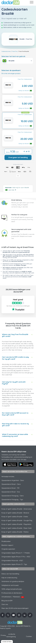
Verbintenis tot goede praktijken (13, 581)
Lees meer (12, 190)
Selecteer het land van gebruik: (14, 56)
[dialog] (7, 641)
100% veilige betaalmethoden (12, 589)
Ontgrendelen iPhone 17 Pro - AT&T (16, 557)
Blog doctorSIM (7, 601)
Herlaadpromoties (8, 476)
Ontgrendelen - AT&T (12, 560)
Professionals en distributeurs (12, 593)
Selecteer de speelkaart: (11, 70)
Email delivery (16, 200)
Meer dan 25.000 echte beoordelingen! (15, 608)
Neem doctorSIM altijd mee (14, 451)
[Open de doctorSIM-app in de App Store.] (9, 464)
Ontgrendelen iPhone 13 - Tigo (14, 564)
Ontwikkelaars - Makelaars (13, 597)
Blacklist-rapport (7, 545)
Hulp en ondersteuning (9, 578)
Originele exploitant (8, 549)
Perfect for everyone (19, 215)
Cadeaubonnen (6, 51)
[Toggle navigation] (31, 2)
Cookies (29, 636)
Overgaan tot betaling (18, 157)
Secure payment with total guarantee (21, 230)
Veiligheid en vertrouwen (10, 585)
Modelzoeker (6, 541)
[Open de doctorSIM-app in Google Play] (26, 464)
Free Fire (14, 51)
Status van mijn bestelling (10, 574)
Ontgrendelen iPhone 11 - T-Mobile (16, 553)
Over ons (5, 604)
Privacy (3, 635)
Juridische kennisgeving (11, 635)
